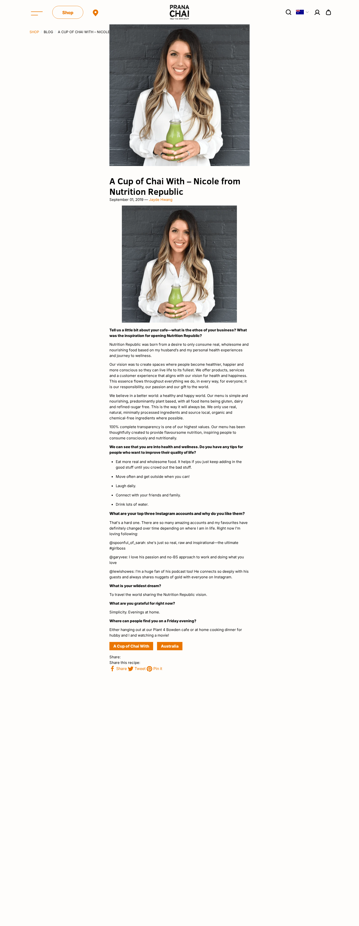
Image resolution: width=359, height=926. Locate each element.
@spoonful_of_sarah (127, 542)
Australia (170, 646)
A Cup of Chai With (131, 646)
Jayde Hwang (160, 199)
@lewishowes (121, 571)
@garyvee (118, 557)
